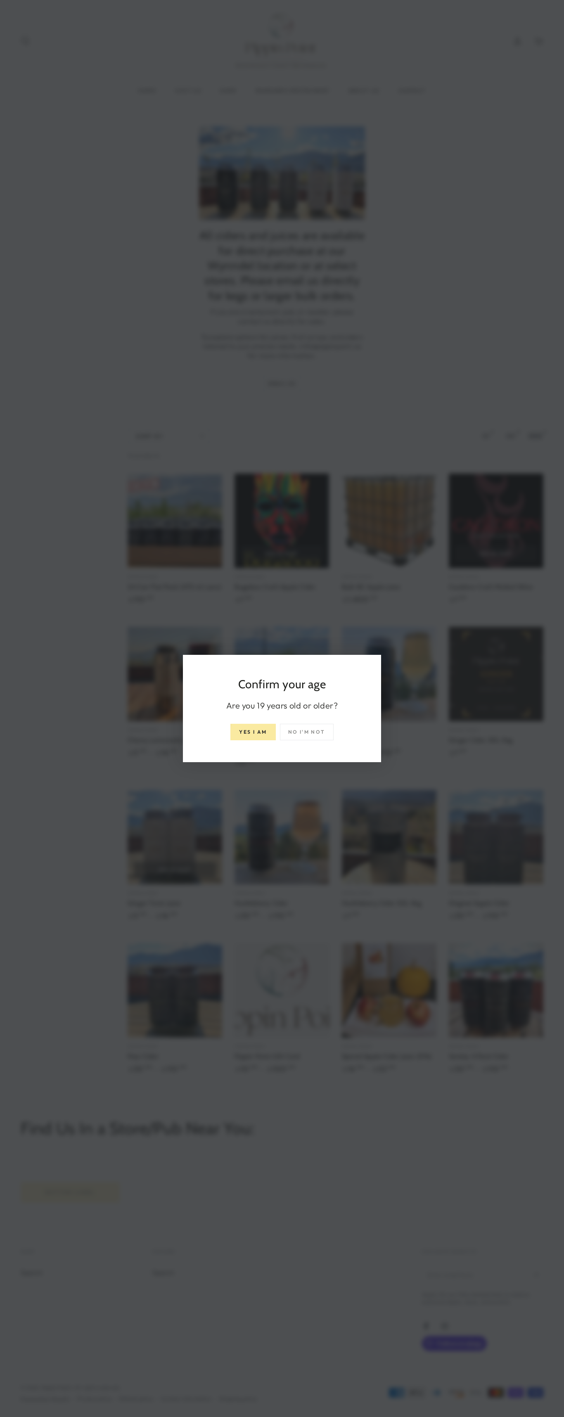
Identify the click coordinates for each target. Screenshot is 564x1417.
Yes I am (253, 732)
